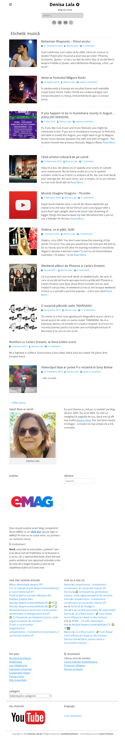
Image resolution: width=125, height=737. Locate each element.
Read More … (77, 182)
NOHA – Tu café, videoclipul (87, 621)
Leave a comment (88, 82)
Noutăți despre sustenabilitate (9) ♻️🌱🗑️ (33, 602)
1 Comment (89, 45)
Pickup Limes (16, 676)
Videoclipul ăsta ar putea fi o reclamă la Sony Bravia (76, 367)
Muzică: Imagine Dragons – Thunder (66, 193)
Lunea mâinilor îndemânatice (81, 662)
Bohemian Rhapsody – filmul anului (65, 41)
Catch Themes (106, 733)
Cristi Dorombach (73, 715)
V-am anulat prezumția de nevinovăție (93, 610)
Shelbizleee (15, 662)
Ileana (67, 584)
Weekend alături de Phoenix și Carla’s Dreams (73, 266)
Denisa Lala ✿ (65, 4)
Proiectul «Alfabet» (75, 665)
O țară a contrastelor (21, 624)
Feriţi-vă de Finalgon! (83, 606)
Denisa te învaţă (73, 669)
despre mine (83, 420)
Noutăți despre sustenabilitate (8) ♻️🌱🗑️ (33, 606)
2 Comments (87, 197)
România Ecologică (20, 658)
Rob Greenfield (17, 680)
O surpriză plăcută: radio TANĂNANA (66, 306)
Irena (67, 599)
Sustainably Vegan (19, 672)
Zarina (67, 613)
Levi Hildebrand (18, 665)
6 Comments (83, 270)
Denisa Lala (72, 45)
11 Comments (88, 310)
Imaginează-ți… (17, 628)
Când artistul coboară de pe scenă (64, 157)
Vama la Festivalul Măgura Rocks (63, 77)
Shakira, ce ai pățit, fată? (58, 229)
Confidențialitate (69, 733)
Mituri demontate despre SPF (26, 584)
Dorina (68, 591)
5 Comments (54, 346)
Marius (68, 632)
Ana (66, 610)
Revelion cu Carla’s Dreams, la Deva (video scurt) (42, 342)
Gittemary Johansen (20, 669)
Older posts (17, 402)
